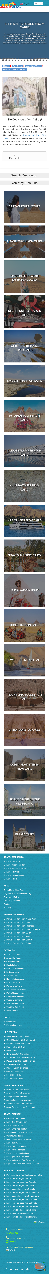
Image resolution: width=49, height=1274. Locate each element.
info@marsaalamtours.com (21, 1247)
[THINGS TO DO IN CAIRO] (24, 614)
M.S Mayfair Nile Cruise (16, 1064)
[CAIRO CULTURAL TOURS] (24, 195)
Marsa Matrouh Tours (15, 993)
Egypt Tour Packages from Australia (21, 1182)
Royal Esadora (12, 1050)
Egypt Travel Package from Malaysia (21, 1216)
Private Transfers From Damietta (19, 939)
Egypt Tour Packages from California (21, 1203)
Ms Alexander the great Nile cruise (20, 1060)
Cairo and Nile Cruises (15, 1118)
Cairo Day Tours (33, 66)
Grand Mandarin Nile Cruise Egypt (20, 1040)
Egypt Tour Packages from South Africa (22, 1192)
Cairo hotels (11, 1021)
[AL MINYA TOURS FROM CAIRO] (24, 476)
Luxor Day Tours (13, 982)
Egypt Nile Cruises (14, 871)
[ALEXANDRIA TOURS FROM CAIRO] (24, 441)
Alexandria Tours (13, 954)
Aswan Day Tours (13, 958)
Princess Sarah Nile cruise (17, 1067)
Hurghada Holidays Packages (18, 1139)
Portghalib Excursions (15, 996)
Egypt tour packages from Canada (20, 1189)
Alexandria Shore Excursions (18, 1093)
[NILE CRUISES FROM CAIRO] (24, 509)
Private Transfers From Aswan (18, 936)
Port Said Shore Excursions (17, 1089)
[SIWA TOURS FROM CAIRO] (24, 544)
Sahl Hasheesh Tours (15, 1003)
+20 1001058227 (17, 1229)
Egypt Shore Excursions (16, 868)
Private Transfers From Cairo (18, 922)
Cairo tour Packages (14, 1135)
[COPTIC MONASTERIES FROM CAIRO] (24, 755)
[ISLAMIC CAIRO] (24, 823)
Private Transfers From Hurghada (20, 925)
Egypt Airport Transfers (15, 864)
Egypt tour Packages (15, 1142)
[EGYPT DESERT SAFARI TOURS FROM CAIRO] (24, 267)
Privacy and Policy (11, 897)
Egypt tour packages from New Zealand (22, 1196)
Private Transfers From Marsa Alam (21, 918)
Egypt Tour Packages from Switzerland (22, 1206)
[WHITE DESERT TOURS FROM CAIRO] (24, 336)
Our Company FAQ (12, 900)
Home (5, 66)
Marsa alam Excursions (16, 989)
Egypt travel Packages (15, 1149)
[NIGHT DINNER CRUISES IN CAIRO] (24, 302)
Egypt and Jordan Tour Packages (20, 1160)
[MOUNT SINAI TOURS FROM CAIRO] (24, 685)
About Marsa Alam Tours (14, 890)
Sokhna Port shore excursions (18, 1100)
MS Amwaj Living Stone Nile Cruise (20, 1057)
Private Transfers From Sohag (18, 943)
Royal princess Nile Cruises (17, 1036)
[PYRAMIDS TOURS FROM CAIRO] (24, 406)
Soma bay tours (12, 1010)
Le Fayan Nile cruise (14, 1074)
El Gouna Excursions (15, 968)
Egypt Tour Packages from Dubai (20, 1185)
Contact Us (8, 904)
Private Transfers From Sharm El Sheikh (23, 929)
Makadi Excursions (14, 986)
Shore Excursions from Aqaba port (20, 1107)
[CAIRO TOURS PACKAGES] (24, 718)
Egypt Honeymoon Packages (18, 1153)
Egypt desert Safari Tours (16, 1121)
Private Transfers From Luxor (18, 932)
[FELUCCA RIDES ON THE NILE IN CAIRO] (24, 790)
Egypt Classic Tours (14, 1125)
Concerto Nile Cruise (15, 1071)
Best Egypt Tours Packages (17, 1156)
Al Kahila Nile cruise (14, 1078)
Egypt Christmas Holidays (17, 1128)
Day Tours (17, 66)
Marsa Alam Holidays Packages (19, 1132)
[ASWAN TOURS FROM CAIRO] (24, 648)
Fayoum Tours (12, 975)
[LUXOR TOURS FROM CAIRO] (24, 230)
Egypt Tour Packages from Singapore (21, 1199)
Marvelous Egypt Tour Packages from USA (24, 1175)
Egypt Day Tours (13, 861)
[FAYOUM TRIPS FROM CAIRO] (24, 369)
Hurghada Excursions (15, 979)
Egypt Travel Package (15, 875)
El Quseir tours (12, 972)
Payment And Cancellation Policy (17, 893)
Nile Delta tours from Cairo (14, 69)
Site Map (7, 907)
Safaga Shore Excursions (16, 1096)
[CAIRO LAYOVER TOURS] (24, 579)
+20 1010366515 (17, 1238)
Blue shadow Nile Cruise (16, 1047)
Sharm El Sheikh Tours (15, 1006)
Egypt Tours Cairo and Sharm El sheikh (22, 1163)
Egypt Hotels (11, 878)
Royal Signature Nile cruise (17, 1054)
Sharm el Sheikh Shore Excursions (20, 1103)
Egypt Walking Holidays (16, 1146)
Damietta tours (12, 965)
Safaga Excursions (14, 999)
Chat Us (38, 1266)
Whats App (13, 1232)
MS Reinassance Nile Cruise (18, 1043)
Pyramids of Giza (32, 135)
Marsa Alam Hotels (14, 1025)
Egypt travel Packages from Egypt (20, 1213)
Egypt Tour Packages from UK (18, 1178)
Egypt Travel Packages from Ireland (21, 1209)
